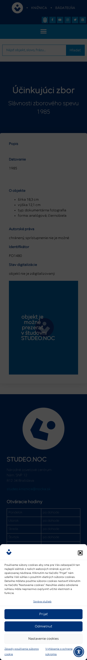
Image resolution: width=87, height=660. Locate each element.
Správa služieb (42, 601)
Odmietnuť (43, 626)
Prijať (43, 614)
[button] (80, 553)
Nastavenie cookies (43, 638)
